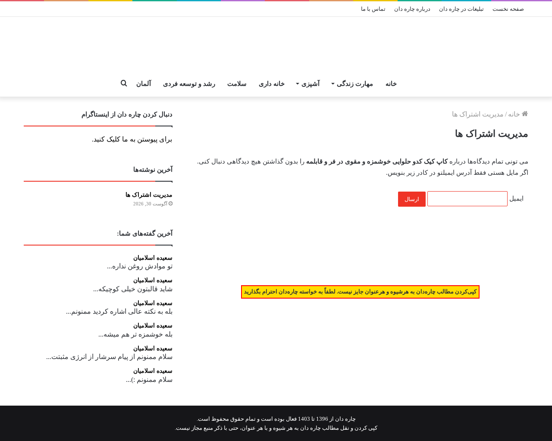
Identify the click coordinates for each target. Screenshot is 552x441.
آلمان (143, 83)
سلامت (237, 83)
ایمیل (516, 198)
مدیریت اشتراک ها (148, 195)
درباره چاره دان (412, 9)
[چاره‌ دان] (276, 44)
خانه (391, 83)
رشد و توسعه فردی (189, 83)
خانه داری (272, 83)
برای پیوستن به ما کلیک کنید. (132, 139)
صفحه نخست (508, 9)
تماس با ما (373, 9)
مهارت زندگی (355, 83)
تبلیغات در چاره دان (461, 9)
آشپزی (310, 83)
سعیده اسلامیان (152, 258)
